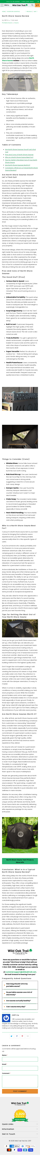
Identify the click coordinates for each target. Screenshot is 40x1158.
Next (35, 11)
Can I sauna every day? (15, 1007)
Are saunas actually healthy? (18, 1001)
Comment (6, 1073)
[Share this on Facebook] (17, 1036)
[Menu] (1, 5)
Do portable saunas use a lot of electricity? (19, 993)
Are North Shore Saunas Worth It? (17, 165)
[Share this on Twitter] (11, 1036)
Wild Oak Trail (20, 1141)
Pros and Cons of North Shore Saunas (19, 154)
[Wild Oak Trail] (20, 5)
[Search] (32, 5)
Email (4, 1064)
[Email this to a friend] (28, 1036)
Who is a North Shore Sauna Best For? (19, 157)
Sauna (16, 23)
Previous (29, 11)
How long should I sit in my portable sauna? (17, 985)
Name (4, 1055)
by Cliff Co (5, 20)
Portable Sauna (7, 23)
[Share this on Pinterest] (22, 1036)
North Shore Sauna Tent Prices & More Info (20, 861)
